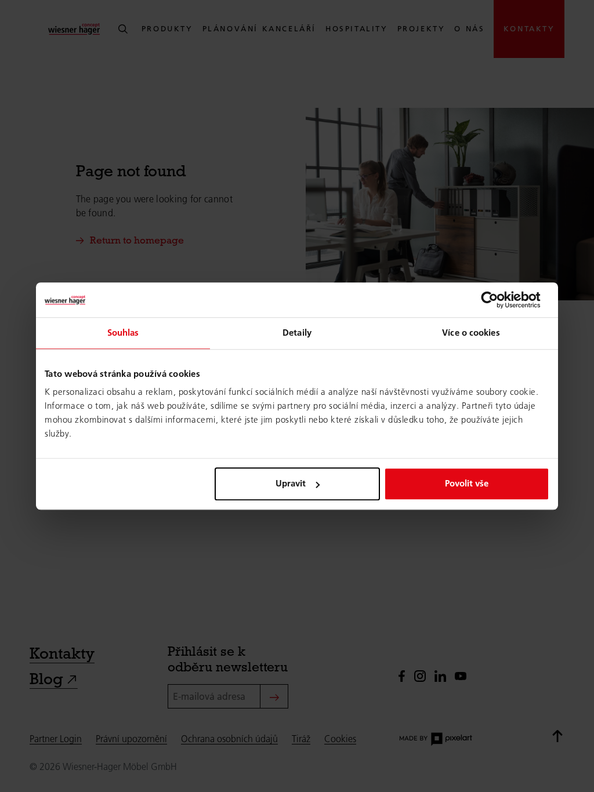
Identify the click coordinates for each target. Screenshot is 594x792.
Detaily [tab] (297, 332)
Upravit (291, 483)
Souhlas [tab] (123, 332)
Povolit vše (466, 483)
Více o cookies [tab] (470, 332)
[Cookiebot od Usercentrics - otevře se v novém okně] (498, 299)
